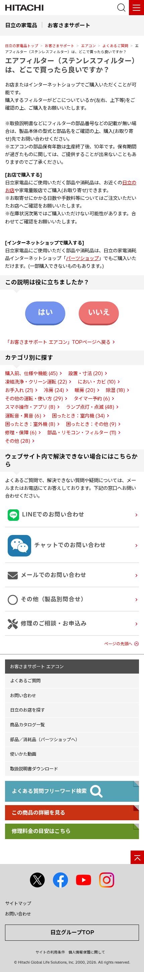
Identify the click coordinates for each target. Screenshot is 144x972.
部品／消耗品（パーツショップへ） (45, 739)
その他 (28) (17, 441)
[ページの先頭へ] (137, 857)
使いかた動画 (23, 754)
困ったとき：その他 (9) (91, 424)
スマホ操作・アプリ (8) (30, 407)
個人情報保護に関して (86, 952)
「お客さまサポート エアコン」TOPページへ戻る (58, 342)
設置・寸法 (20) (85, 373)
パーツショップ (82, 258)
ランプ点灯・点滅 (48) (90, 407)
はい (45, 312)
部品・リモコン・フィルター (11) (81, 433)
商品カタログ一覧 (27, 724)
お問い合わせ (23, 695)
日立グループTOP (72, 932)
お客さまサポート (59, 45)
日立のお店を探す (27, 710)
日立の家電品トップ (21, 45)
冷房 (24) (54, 390)
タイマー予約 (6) (92, 399)
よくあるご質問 (115, 45)
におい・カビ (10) (97, 382)
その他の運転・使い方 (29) (34, 399)
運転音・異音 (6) (23, 416)
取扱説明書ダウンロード (34, 768)
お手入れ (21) (19, 390)
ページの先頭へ (118, 643)
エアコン (88, 45)
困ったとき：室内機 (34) (78, 416)
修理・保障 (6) (21, 433)
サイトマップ (18, 903)
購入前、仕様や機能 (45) (31, 373)
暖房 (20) (85, 390)
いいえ (99, 312)
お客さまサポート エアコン (37, 666)
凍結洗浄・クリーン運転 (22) (36, 382)
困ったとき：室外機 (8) (30, 424)
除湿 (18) (115, 390)
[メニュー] (136, 7)
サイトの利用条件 (50, 952)
